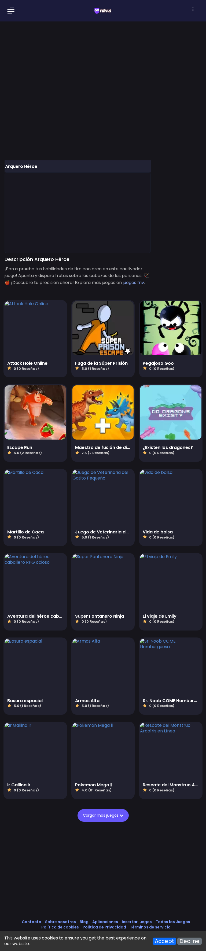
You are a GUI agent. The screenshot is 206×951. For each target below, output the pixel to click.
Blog (84, 921)
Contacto (31, 921)
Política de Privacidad (104, 927)
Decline (189, 941)
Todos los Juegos (173, 921)
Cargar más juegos (101, 815)
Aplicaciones (105, 921)
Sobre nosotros (60, 921)
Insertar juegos (137, 921)
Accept (164, 941)
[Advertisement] (77, 212)
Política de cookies (60, 927)
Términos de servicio (150, 927)
